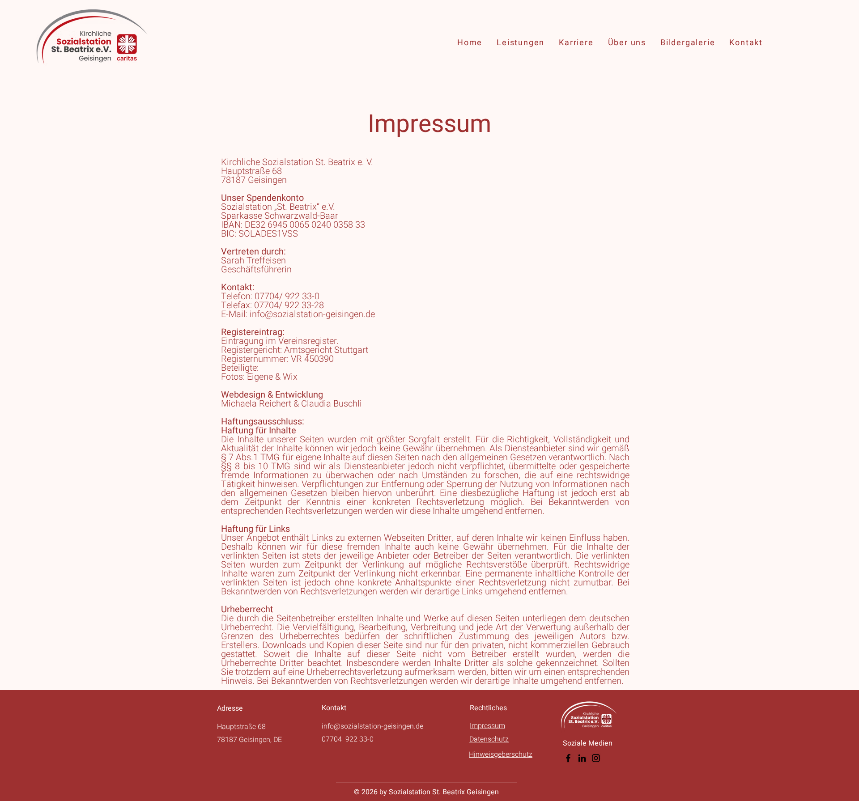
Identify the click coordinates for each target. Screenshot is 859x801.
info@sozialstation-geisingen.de (312, 314)
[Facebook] (568, 758)
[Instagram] (596, 758)
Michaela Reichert (256, 403)
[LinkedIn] (582, 758)
